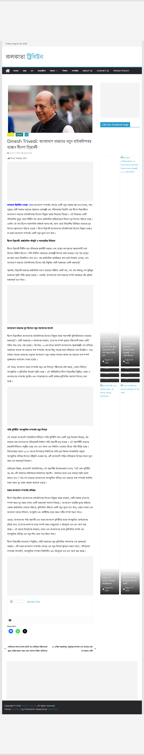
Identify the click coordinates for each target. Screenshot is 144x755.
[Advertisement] (72, 21)
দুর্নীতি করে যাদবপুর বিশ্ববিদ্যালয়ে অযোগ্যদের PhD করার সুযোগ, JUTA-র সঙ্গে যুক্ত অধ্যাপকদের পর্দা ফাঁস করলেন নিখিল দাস (109, 345)
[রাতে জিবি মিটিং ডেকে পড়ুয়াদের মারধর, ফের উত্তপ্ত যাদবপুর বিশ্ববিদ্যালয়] (109, 489)
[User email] (10, 620)
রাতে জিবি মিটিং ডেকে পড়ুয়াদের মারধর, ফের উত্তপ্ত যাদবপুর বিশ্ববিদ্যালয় (108, 577)
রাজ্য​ (24, 70)
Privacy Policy (121, 70)
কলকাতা (16, 70)
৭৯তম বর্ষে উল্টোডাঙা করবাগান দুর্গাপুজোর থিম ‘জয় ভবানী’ (130, 579)
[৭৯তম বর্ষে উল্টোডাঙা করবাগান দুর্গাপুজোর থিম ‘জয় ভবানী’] (130, 489)
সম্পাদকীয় (75, 70)
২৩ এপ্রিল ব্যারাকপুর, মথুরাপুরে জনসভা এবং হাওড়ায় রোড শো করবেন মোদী (72, 648)
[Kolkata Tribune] (7, 70)
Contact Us (103, 70)
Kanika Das (28, 153)
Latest (10, 135)
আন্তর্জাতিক (42, 70)
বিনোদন (52, 70)
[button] (56, 71)
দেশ (32, 70)
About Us (87, 70)
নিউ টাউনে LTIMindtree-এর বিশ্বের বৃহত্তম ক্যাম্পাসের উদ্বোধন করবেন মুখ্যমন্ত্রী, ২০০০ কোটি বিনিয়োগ (129, 347)
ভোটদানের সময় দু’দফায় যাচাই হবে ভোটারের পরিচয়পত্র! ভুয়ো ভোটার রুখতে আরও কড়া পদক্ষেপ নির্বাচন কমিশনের (27, 648)
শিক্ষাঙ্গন (64, 70)
